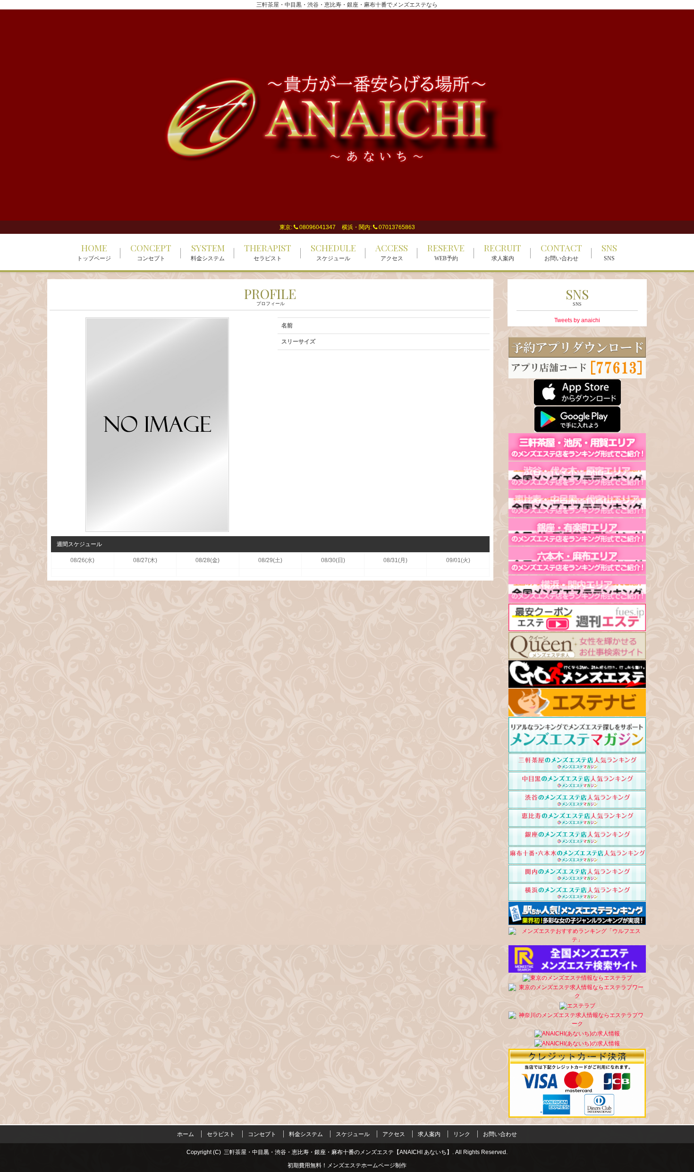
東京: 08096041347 (307, 227)
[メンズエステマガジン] (577, 734)
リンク (461, 1134)
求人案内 (429, 1134)
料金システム (306, 1134)
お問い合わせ (500, 1134)
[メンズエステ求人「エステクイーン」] (577, 645)
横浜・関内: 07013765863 (378, 227)
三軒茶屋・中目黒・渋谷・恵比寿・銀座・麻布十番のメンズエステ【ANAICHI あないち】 (338, 1152)
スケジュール (353, 1134)
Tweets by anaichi (577, 320)
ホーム (185, 1134)
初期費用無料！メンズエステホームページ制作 (347, 1165)
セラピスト (221, 1134)
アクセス (393, 1134)
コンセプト (262, 1134)
